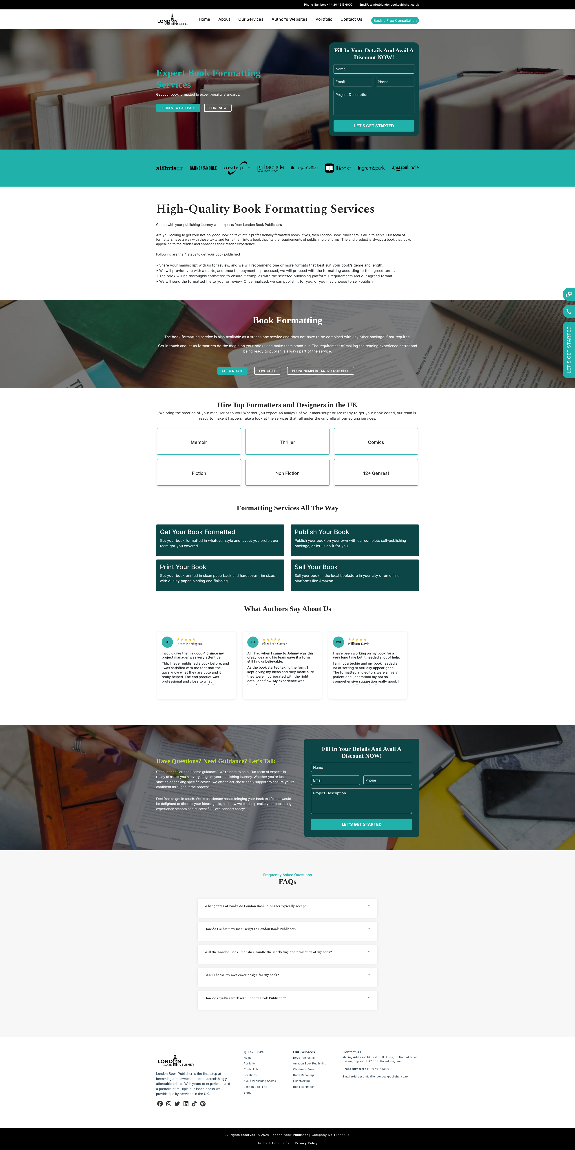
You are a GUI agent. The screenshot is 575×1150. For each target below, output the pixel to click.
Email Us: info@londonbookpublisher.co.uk (389, 4)
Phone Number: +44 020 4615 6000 (320, 371)
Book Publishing (304, 1057)
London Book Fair (255, 1086)
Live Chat (267, 371)
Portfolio (324, 19)
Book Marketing (303, 1075)
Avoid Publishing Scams (260, 1081)
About (224, 19)
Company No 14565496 (331, 1135)
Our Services (250, 19)
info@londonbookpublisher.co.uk (386, 1076)
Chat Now (218, 108)
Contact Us (351, 19)
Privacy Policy (306, 1143)
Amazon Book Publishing (309, 1063)
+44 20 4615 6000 (377, 1069)
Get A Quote (232, 371)
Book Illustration (304, 1086)
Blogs (247, 1092)
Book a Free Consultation (395, 20)
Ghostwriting (301, 1081)
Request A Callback (178, 108)
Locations (250, 1075)
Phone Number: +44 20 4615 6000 (328, 4)
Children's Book (303, 1069)
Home (204, 19)
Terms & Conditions (273, 1143)
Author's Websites (289, 19)
